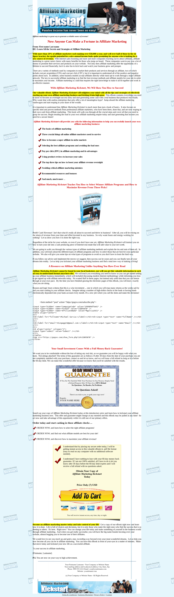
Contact (109, 595)
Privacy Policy (99, 595)
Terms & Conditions (69, 595)
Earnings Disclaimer (85, 595)
